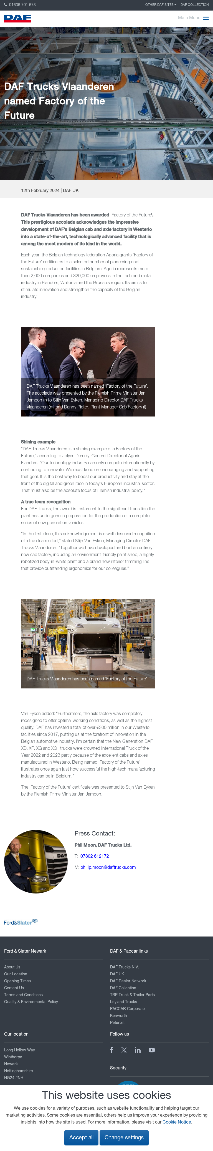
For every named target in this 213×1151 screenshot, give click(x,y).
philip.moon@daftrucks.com (108, 867)
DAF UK (117, 974)
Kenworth (118, 1016)
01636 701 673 (22, 5)
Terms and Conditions (23, 995)
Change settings (124, 1138)
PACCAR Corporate (127, 1009)
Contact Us (14, 988)
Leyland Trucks (123, 1002)
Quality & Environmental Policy (31, 1002)
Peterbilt (117, 1023)
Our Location (15, 974)
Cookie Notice (177, 1122)
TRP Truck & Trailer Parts (132, 995)
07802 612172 (94, 856)
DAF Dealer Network (128, 981)
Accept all (81, 1138)
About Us (12, 967)
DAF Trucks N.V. (124, 967)
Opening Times (17, 981)
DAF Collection (195, 5)
